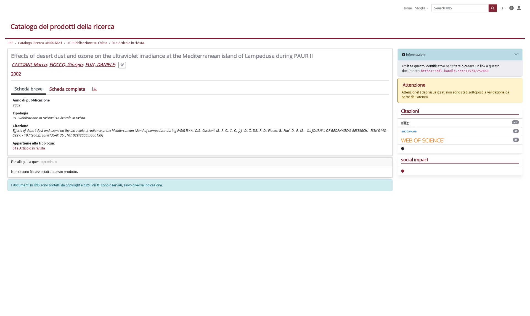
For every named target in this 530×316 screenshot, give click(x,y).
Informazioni (415, 54)
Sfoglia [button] (420, 8)
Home (407, 8)
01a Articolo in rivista (128, 43)
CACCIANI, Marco (29, 64)
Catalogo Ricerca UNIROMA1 (40, 43)
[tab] (94, 89)
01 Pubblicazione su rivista (87, 43)
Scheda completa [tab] (67, 89)
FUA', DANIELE (100, 64)
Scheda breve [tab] (28, 89)
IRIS (10, 43)
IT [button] (502, 8)
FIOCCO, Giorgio (66, 64)
